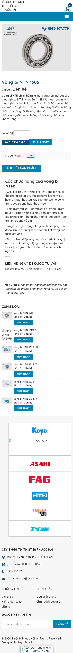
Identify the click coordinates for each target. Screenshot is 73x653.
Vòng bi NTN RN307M (26, 330)
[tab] (21, 168)
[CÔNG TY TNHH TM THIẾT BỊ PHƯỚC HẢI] (13, 5)
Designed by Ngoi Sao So (18, 642)
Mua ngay (42, 142)
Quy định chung (46, 596)
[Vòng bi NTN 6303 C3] (7, 366)
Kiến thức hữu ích (12, 601)
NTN (31, 155)
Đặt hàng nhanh (41, 649)
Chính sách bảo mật (48, 601)
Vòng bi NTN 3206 (24, 313)
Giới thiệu (7, 596)
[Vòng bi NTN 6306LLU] (7, 349)
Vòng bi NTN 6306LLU (26, 347)
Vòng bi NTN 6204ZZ (25, 398)
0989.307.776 (14, 571)
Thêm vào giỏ (16, 142)
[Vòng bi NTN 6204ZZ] (7, 400)
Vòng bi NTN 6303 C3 (26, 364)
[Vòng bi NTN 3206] (7, 315)
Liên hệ (20, 89)
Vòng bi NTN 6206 (24, 381)
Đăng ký (62, 624)
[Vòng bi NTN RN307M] (7, 334)
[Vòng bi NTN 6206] (7, 383)
